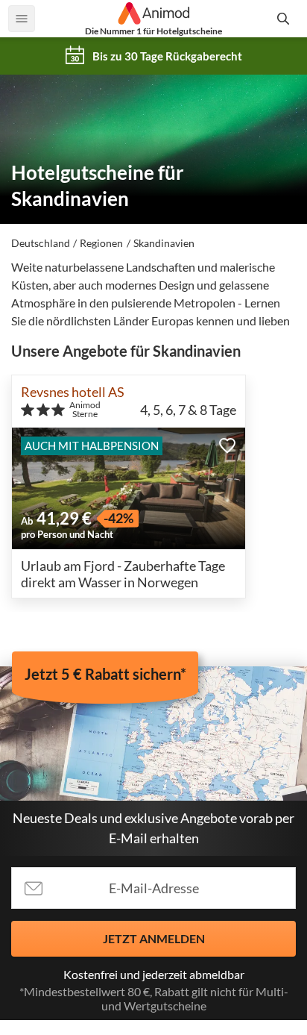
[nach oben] (290, 518)
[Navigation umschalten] (21, 19)
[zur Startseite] (153, 13)
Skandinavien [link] (163, 243)
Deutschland (40, 243)
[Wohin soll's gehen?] (285, 19)
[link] (153, 56)
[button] (227, 445)
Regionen (101, 243)
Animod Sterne (85, 410)
